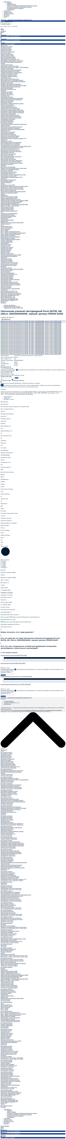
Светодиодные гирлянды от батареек (10, 284)
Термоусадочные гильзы (7, 207)
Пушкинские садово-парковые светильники (12, 110)
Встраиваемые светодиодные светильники (12, 60)
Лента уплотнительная (7, 227)
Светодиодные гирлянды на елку (9, 282)
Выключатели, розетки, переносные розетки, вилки (14, 186)
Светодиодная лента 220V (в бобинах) (11, 161)
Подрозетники (4, 218)
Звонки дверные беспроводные (9, 256)
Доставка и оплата (9, 13)
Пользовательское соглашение (15, 8)
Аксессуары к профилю (7, 170)
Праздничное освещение (7, 274)
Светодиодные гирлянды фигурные (10, 283)
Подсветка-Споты (5, 95)
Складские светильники (7, 88)
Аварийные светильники (7, 101)
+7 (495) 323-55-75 (6, 24)
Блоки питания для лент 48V (8, 159)
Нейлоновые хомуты (6, 244)
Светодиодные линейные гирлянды (10, 279)
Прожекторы (4, 130)
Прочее (3, 301)
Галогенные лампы (6, 48)
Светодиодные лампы (6, 46)
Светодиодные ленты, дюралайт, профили (12, 138)
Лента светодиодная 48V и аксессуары (11, 156)
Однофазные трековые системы (9, 73)
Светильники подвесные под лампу (10, 71)
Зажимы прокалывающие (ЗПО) (9, 198)
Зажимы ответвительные (7, 209)
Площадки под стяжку (6, 248)
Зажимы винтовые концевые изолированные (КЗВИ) (14, 200)
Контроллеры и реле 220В (8, 185)
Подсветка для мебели (7, 92)
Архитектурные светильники (8, 113)
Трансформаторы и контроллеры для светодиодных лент (16, 146)
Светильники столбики (6, 123)
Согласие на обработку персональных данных (19, 7)
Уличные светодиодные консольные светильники (14, 124)
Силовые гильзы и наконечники (9, 211)
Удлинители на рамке (6, 260)
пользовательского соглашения (53, 710)
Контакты (6, 16)
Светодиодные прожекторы (8, 132)
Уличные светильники (6, 106)
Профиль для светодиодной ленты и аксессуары (13, 168)
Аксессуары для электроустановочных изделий (13, 191)
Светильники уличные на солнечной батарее (12, 129)
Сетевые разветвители (7, 242)
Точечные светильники (7, 64)
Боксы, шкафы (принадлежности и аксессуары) (13, 233)
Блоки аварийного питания (8, 238)
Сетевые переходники (6, 240)
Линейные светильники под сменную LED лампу (13, 85)
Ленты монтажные (5, 223)
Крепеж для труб (5, 252)
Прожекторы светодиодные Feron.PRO (11, 293)
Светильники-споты (6, 77)
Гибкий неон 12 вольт (6, 141)
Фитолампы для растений (7, 51)
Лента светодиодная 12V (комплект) (10, 145)
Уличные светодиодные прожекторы (10, 128)
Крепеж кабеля (5, 243)
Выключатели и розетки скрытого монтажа (12, 187)
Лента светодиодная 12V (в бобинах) (10, 143)
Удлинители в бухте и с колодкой (9, 262)
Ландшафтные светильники (8, 119)
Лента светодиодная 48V (7, 157)
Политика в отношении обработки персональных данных (22, 5)
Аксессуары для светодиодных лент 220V (12, 163)
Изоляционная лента (6, 226)
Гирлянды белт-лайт (6, 286)
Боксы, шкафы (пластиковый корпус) (10, 231)
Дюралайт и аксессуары (7, 164)
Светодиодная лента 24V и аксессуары (11, 151)
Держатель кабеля (5, 251)
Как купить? (7, 14)
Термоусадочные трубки (7, 208)
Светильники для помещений (8, 59)
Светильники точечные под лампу (10, 66)
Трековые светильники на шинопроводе (11, 72)
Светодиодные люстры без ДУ (9, 176)
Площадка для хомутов (7, 247)
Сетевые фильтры (5, 271)
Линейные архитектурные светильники (11, 116)
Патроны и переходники (7, 253)
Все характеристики (6, 366)
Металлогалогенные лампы (8, 57)
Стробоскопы (4, 289)
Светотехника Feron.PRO (7, 291)
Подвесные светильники (7, 68)
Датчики (3, 183)
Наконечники (4, 195)
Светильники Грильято (7, 102)
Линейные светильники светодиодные (11, 84)
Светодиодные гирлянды (7, 275)
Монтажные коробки (6, 217)
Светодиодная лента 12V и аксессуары (11, 142)
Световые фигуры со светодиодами (10, 288)
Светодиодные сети (6, 280)
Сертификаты (10, 9)
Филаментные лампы (6, 49)
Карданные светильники (7, 104)
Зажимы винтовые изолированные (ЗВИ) (11, 201)
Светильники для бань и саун (8, 89)
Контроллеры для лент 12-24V (9, 172)
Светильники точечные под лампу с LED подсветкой (14, 67)
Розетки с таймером (6, 182)
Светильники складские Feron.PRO (10, 295)
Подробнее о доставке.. (7, 592)
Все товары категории (6, 752)
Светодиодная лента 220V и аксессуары (11, 160)
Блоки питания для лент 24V (8, 154)
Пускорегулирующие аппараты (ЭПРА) (11, 255)
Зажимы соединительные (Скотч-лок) (10, 199)
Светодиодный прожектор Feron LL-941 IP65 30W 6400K (16, 684)
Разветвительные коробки (7, 214)
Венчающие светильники (7, 121)
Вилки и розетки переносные (8, 190)
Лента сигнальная (5, 229)
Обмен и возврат (11, 4)
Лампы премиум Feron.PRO (8, 58)
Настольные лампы (6, 53)
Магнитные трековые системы (9, 75)
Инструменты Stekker (6, 267)
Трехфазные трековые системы (9, 76)
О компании (7, 10)
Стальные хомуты (5, 245)
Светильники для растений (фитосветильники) (13, 81)
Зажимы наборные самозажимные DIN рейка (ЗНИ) (14, 204)
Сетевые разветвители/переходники (10, 239)
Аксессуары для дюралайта (8, 167)
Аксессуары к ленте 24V (7, 155)
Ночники (3, 63)
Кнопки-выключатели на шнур (8, 265)
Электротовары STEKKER (7, 300)
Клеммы (3, 194)
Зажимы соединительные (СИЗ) (9, 196)
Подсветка (3, 90)
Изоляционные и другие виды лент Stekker (12, 269)
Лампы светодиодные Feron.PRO (9, 292)
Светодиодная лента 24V (7, 152)
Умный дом (4, 178)
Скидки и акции (8, 12)
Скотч (2, 225)
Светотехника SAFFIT (6, 296)
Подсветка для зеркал (6, 93)
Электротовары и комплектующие (10, 177)
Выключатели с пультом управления (10, 236)
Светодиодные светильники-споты (10, 79)
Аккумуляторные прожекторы (8, 134)
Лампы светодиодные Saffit (8, 297)
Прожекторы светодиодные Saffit (9, 299)
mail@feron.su (7, 704)
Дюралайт (3, 165)
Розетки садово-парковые (7, 273)
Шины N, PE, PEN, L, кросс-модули (10, 205)
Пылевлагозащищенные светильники (10, 86)
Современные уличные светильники (10, 108)
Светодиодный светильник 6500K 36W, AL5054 (13, 663)
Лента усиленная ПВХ (6, 270)
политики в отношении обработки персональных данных (29, 710)
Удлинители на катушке (7, 261)
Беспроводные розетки (7, 181)
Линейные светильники (7, 82)
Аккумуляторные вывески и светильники (11, 99)
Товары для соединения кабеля (9, 192)
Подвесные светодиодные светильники (11, 70)
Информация (7, 1)
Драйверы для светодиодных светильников (12, 222)
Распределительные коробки (8, 216)
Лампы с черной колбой (7, 54)
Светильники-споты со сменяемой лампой (12, 80)
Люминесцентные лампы (7, 55)
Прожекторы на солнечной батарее (10, 135)
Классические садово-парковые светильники (12, 111)
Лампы (2, 45)
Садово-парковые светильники (9, 107)
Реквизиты (9, 3)
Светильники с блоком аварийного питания (12, 103)
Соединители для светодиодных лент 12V (12, 147)
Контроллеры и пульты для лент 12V (10, 150)
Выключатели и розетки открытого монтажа (12, 189)
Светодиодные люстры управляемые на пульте (13, 174)
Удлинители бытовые (6, 258)
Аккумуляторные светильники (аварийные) (12, 98)
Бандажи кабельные (6, 249)
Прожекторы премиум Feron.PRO (9, 137)
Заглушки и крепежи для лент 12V (10, 148)
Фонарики (3, 302)
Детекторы (3, 266)
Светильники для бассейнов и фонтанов (11, 126)
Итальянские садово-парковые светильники (12, 112)
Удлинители (4, 257)
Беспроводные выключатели (8, 179)
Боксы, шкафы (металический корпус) (11, 234)
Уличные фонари (5, 125)
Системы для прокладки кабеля (9, 213)
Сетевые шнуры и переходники (9, 264)
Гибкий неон (4, 139)
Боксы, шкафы (4, 230)
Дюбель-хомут (4, 221)
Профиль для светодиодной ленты (10, 169)
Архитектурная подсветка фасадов (10, 115)
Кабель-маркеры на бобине (8, 235)
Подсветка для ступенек (7, 94)
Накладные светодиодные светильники (11, 62)
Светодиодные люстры (7, 173)
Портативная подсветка (7, 97)
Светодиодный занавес (7, 278)
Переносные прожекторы (7, 133)
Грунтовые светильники (7, 120)
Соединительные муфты (7, 220)
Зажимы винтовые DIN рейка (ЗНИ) (10, 203)
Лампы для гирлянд (6, 50)
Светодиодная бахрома (7, 277)
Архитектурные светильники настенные (11, 117)
